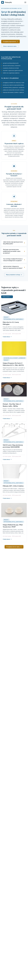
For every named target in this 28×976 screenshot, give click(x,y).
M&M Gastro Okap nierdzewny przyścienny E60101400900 (13, 446)
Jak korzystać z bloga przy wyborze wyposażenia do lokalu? (12, 267)
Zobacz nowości (6, 296)
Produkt (6, 317)
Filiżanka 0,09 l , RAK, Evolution (13, 486)
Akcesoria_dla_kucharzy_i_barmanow (14, 358)
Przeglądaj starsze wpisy (13, 546)
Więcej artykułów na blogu (13, 274)
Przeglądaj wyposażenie (9, 41)
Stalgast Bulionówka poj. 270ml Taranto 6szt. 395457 (13, 526)
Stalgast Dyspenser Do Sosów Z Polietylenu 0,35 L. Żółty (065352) (13, 364)
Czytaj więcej (6, 336)
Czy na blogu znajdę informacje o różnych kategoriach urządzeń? (13, 259)
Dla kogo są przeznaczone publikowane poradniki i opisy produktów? (11, 251)
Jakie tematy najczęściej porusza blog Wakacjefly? (13, 242)
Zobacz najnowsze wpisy (9, 46)
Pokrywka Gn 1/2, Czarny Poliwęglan (11, 323)
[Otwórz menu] (25, 2)
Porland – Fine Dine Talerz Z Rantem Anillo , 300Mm (12, 405)
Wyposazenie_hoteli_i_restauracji (13, 319)
